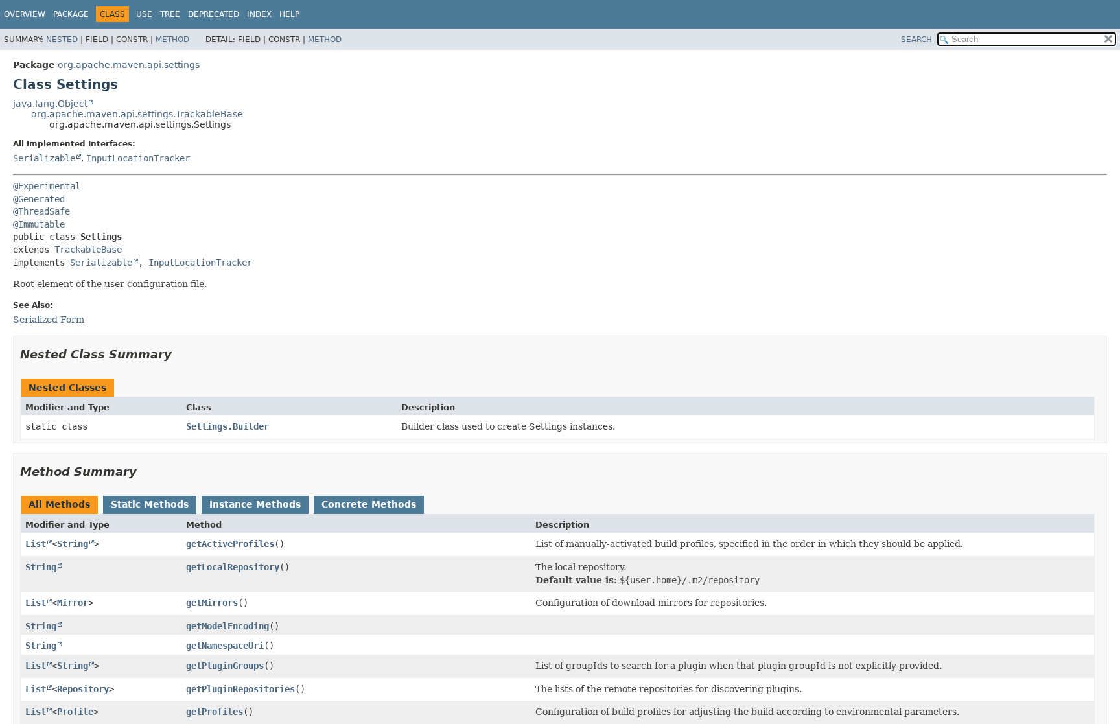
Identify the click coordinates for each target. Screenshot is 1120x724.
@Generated (39, 199)
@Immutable (39, 224)
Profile (75, 711)
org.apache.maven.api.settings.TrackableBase (137, 114)
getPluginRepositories (240, 689)
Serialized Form (48, 319)
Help (289, 14)
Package (71, 14)
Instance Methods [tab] (255, 504)
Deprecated (213, 14)
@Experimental (46, 186)
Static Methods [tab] (150, 504)
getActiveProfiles (230, 544)
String (72, 544)
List (35, 544)
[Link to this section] (181, 354)
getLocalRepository (232, 567)
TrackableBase (88, 249)
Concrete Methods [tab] (368, 504)
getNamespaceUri (225, 645)
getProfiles (214, 711)
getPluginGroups (225, 665)
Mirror (72, 603)
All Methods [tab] (59, 504)
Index (259, 14)
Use (144, 14)
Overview (24, 14)
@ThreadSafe (41, 211)
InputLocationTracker (138, 158)
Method (172, 39)
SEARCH (916, 39)
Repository (83, 689)
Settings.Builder (227, 426)
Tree (170, 14)
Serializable (44, 158)
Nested (62, 39)
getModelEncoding (227, 626)
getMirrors (212, 603)
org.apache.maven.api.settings (129, 65)
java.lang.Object (50, 104)
